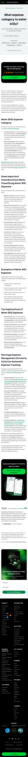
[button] (27, 2)
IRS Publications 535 (7, 162)
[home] (10, 2)
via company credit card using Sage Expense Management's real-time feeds (15, 381)
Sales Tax (19, 45)
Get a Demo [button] (14, 754)
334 (16, 162)
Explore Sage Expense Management (14, 471)
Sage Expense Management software (18, 541)
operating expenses (13, 128)
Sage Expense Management (14, 372)
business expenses (18, 167)
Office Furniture (6, 43)
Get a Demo (14, 77)
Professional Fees (11, 45)
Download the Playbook (14, 592)
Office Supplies (22, 43)
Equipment (14, 43)
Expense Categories (10, 8)
